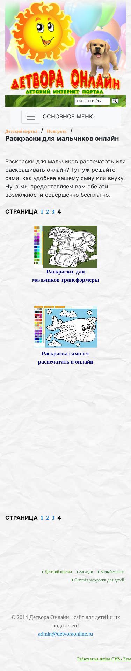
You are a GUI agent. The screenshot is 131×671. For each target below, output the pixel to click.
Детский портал (21, 131)
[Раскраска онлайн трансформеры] (65, 246)
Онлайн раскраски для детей (99, 580)
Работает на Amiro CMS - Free (104, 659)
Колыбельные (112, 571)
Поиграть (57, 131)
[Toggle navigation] (31, 117)
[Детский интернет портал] (42, 32)
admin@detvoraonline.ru (65, 634)
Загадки (86, 571)
